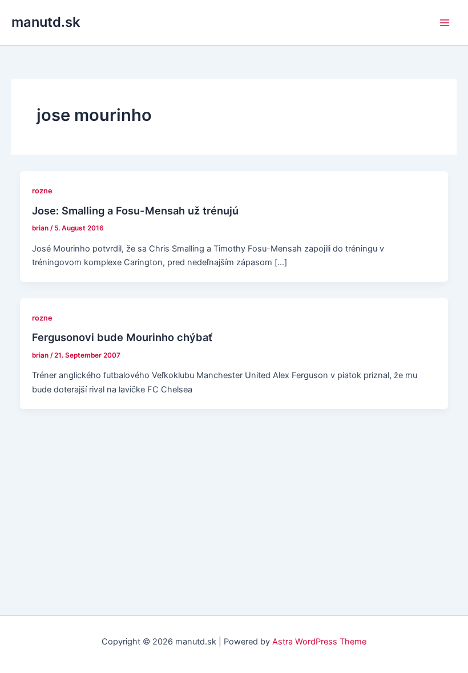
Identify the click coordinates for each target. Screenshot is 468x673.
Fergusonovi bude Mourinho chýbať (122, 337)
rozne (42, 191)
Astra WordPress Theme (319, 641)
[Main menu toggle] (445, 23)
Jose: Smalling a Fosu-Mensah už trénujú (135, 210)
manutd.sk (45, 22)
